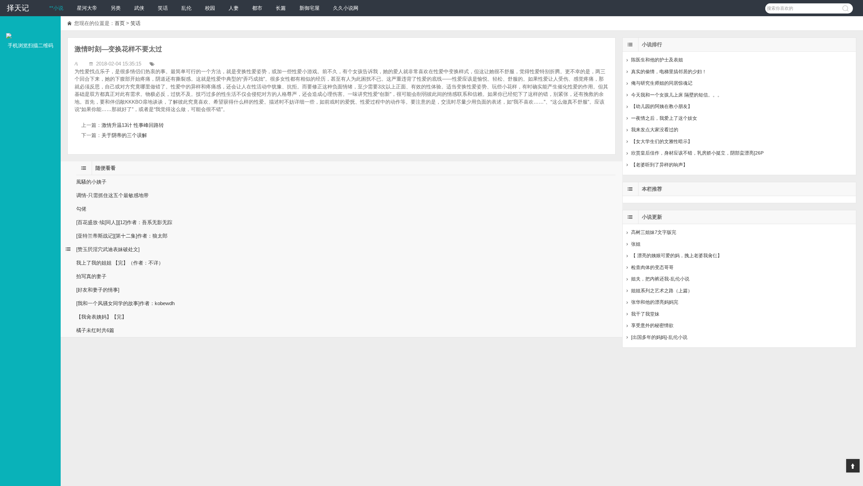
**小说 (56, 8)
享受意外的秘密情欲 (652, 325)
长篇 (281, 8)
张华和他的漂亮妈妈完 (654, 302)
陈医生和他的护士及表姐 (657, 59)
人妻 (234, 8)
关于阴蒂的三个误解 (124, 135)
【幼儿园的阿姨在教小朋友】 (661, 106)
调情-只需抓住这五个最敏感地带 (112, 195)
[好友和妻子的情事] (97, 290)
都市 (257, 8)
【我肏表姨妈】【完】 (101, 317)
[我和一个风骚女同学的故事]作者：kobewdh (125, 303)
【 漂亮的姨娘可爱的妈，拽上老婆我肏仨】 (676, 255)
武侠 (139, 8)
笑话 (163, 8)
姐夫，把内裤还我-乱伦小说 (660, 278)
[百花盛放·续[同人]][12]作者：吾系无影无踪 (124, 222)
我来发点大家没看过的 (654, 129)
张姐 (636, 244)
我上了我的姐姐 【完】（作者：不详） (119, 263)
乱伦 (186, 8)
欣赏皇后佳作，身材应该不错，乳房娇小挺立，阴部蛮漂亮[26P (697, 153)
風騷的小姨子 (91, 182)
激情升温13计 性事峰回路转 (132, 125)
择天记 (18, 8)
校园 (210, 8)
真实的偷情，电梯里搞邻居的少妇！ (669, 71)
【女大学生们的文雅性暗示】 (661, 141)
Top (853, 466)
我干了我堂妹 (645, 314)
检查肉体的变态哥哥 (652, 267)
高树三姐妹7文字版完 (653, 232)
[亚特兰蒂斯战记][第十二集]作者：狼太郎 (122, 236)
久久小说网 (345, 8)
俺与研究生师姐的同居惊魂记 (661, 83)
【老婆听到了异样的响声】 (659, 164)
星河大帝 (87, 8)
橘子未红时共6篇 (95, 330)
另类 (116, 8)
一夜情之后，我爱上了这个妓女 (664, 118)
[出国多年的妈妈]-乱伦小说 (659, 337)
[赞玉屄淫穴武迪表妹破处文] (108, 249)
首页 (120, 23)
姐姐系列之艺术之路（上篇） (661, 290)
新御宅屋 (309, 8)
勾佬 (81, 209)
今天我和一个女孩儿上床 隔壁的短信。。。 (676, 95)
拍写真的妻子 (91, 276)
